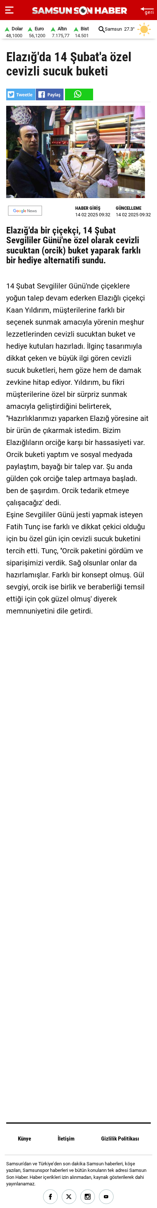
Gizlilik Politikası (120, 1138)
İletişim (66, 1138)
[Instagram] (87, 1196)
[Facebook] (50, 1196)
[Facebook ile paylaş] (50, 94)
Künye (24, 1138)
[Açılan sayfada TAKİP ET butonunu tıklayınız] (25, 211)
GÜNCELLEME (128, 208)
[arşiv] (101, 29)
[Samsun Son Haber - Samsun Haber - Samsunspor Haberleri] (78, 11)
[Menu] (9, 10)
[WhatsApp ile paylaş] (78, 94)
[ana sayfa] (146, 10)
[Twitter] (69, 1196)
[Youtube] (106, 1196)
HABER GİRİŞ (87, 208)
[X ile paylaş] (20, 94)
